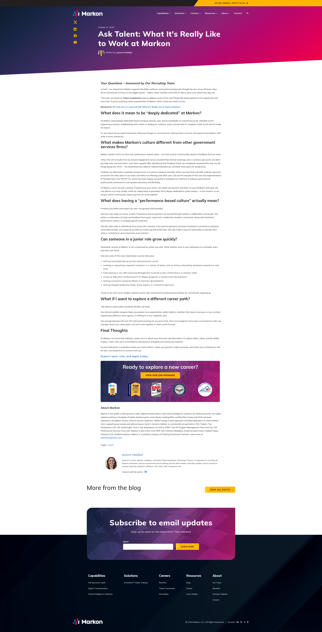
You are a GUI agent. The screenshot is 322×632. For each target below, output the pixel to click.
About (225, 13)
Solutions (179, 13)
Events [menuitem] (189, 588)
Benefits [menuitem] (163, 582)
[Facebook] (75, 35)
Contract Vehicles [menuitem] (220, 594)
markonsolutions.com (111, 437)
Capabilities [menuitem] (96, 576)
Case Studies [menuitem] (192, 594)
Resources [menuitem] (193, 576)
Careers (195, 13)
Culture (110, 445)
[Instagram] (241, 622)
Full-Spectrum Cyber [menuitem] (97, 582)
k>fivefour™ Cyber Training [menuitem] (136, 582)
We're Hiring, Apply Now (229, 3)
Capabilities (163, 13)
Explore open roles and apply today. (125, 356)
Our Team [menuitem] (217, 582)
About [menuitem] (217, 576)
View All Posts (220, 489)
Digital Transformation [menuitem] (98, 588)
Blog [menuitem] (188, 582)
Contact (238, 13)
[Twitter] (75, 22)
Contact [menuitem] (216, 600)
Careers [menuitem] (164, 576)
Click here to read (148, 107)
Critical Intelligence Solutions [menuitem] (100, 594)
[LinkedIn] (75, 29)
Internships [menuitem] (164, 594)
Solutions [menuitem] (131, 576)
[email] (75, 42)
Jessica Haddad (124, 52)
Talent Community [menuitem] (167, 588)
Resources (210, 13)
